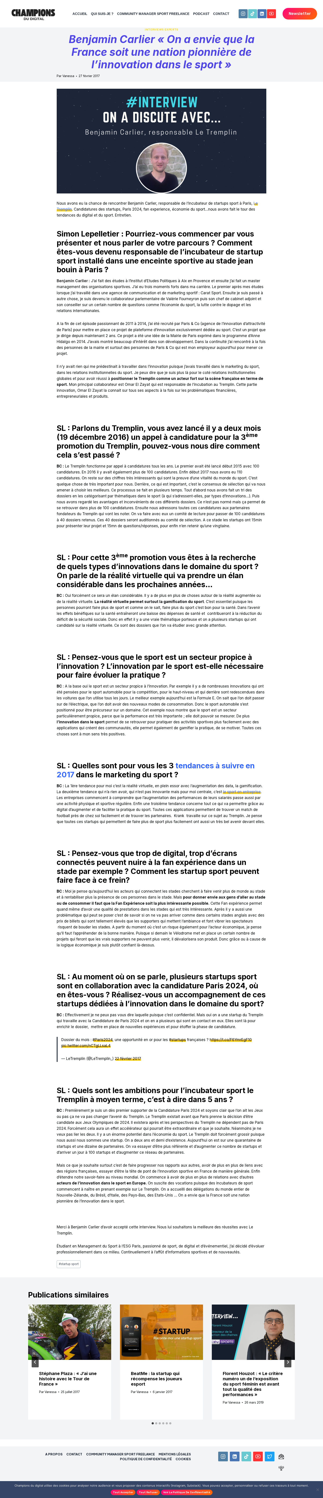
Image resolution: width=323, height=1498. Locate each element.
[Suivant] (287, 1362)
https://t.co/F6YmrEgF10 (231, 1040)
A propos (54, 1454)
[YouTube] (271, 13)
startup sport (69, 1264)
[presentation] (69, 1332)
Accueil (80, 14)
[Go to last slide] (35, 1362)
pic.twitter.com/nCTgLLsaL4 (86, 1045)
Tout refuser (148, 1492)
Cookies (183, 1459)
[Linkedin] (262, 13)
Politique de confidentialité (146, 1459)
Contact (221, 14)
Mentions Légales (175, 1454)
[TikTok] (252, 13)
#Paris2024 (103, 1040)
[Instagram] (243, 13)
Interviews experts (161, 29)
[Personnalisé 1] (281, 1456)
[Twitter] (269, 1456)
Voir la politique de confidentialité (186, 1492)
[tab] (153, 1423)
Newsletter (300, 13)
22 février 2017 (128, 1058)
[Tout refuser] (317, 1489)
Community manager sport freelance (153, 14)
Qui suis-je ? (102, 14)
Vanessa (68, 76)
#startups (177, 1040)
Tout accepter (123, 1492)
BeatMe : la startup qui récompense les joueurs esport (156, 1379)
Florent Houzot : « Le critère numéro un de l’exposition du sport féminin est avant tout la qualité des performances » (253, 1384)
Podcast (201, 14)
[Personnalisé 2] (281, 1468)
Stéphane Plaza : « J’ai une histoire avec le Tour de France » (68, 1379)
